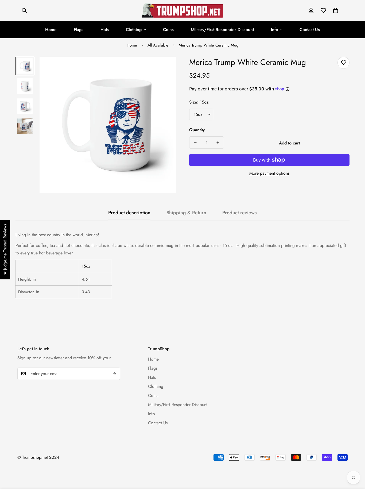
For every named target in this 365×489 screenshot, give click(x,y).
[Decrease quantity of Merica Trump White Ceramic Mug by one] (195, 142)
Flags (78, 29)
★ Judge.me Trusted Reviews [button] (5, 249)
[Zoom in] (164, 68)
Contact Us (310, 29)
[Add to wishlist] (343, 63)
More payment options (269, 173)
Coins (168, 29)
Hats (104, 29)
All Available (157, 45)
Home (51, 29)
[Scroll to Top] (354, 460)
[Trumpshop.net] (182, 10)
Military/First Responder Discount (222, 29)
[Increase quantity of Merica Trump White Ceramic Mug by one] (218, 142)
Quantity (197, 130)
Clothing (134, 29)
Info (274, 29)
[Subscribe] (114, 374)
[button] (335, 10)
